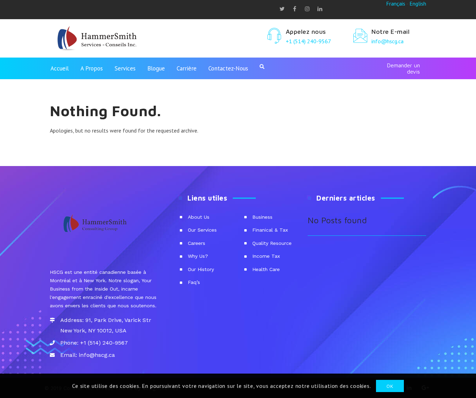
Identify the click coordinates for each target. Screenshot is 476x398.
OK (389, 386)
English (417, 3)
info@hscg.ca (387, 41)
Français (395, 3)
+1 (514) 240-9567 (308, 41)
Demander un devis (403, 68)
